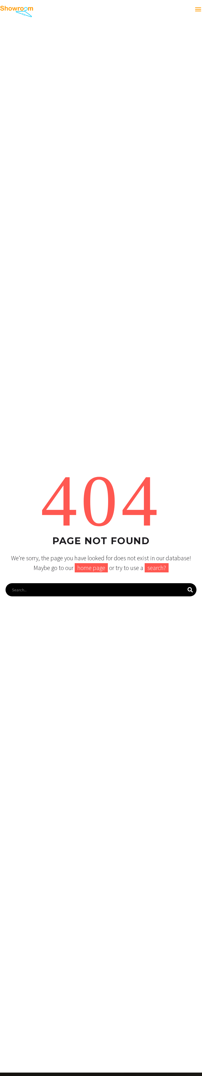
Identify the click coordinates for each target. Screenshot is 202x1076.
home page (91, 568)
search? (156, 568)
